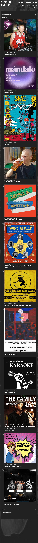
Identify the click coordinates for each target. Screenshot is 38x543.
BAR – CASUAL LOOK (10, 54)
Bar (35, 2)
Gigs (20, 2)
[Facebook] (36, 7)
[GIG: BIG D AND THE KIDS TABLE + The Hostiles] (20, 286)
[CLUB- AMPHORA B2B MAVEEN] (20, 201)
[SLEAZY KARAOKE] (20, 373)
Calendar (28, 5)
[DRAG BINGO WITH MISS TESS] (20, 448)
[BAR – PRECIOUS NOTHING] (20, 163)
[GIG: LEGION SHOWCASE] (20, 485)
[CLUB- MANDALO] (20, 73)
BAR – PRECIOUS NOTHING (12, 182)
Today (19, 509)
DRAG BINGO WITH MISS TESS (13, 466)
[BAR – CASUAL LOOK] (20, 35)
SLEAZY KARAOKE (9, 392)
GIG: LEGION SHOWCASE (11, 504)
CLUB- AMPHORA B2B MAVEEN (13, 220)
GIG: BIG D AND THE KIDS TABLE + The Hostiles (18, 305)
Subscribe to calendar (7, 512)
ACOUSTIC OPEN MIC (10, 354)
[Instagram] (34, 7)
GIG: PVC (7, 144)
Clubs (28, 2)
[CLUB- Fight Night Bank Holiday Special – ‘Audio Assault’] (20, 242)
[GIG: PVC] (20, 118)
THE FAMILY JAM (9, 430)
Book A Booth (22, 5)
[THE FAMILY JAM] (20, 411)
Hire (36, 5)
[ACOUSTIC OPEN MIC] (20, 330)
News (33, 5)
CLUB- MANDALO (9, 92)
